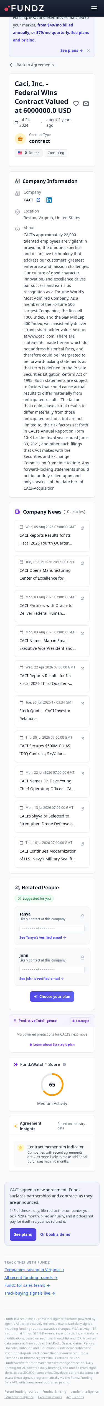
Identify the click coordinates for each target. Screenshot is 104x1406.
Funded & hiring (54, 1391)
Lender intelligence (84, 1391)
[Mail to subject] (86, 103)
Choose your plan (54, 996)
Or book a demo (55, 1234)
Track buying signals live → (29, 1293)
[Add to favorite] (76, 103)
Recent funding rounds (21, 1391)
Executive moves (50, 1397)
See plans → (71, 50)
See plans (23, 1234)
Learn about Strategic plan (54, 1044)
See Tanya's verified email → (42, 937)
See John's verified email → (41, 978)
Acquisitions (75, 1397)
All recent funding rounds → (30, 1277)
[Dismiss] (88, 50)
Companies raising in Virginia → (34, 1269)
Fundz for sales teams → (27, 1285)
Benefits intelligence (19, 1397)
